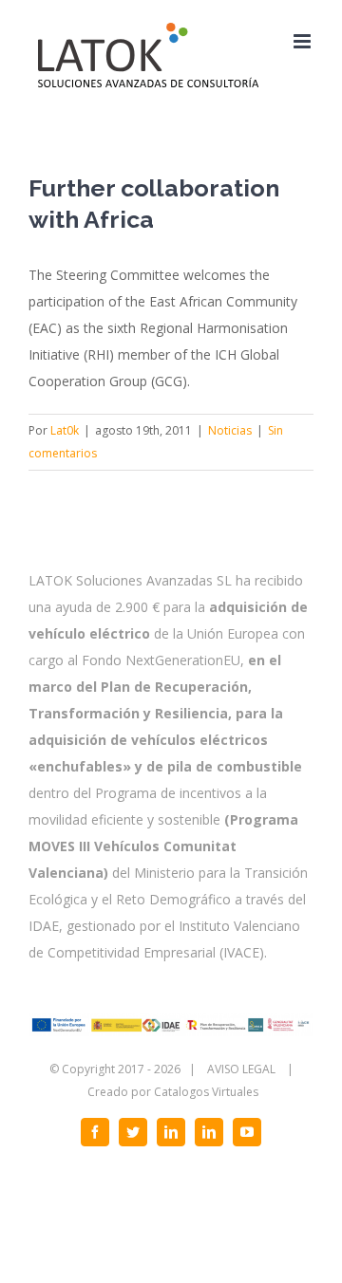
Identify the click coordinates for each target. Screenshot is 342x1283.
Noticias (230, 430)
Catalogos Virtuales (206, 1092)
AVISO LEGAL (241, 1069)
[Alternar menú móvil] (304, 41)
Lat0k (64, 430)
